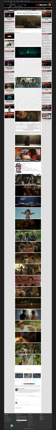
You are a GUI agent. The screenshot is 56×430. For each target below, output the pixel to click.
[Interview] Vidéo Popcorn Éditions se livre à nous (9, 101)
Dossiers (28, 8)
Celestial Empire (30, 416)
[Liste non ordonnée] (24, 404)
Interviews (32, 8)
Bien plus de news (44, 70)
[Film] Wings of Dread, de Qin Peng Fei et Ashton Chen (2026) (46, 100)
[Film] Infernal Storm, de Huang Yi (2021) (46, 19)
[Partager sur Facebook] (25, 383)
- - (9, 19)
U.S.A (29, 11)
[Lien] (27, 404)
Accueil (5, 8)
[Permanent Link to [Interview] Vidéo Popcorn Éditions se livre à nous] (9, 97)
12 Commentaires (9, 92)
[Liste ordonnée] (23, 404)
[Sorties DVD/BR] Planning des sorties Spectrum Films (46, 53)
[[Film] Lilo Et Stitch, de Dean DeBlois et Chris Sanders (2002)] (19, 375)
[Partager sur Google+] (26, 383)
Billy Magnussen (26, 385)
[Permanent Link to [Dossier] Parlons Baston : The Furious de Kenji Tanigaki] (9, 86)
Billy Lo (43, 42)
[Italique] (20, 404)
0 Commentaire (12, 49)
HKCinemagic (44, 8)
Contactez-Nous (42, 416)
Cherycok (43, 20)
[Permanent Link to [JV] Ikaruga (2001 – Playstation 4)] (9, 43)
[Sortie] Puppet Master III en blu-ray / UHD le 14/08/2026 (46, 67)
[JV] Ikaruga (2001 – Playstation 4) (9, 48)
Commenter (32, 14)
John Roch (24, 14)
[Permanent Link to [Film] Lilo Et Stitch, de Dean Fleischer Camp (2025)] (28, 21)
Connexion (6, 416)
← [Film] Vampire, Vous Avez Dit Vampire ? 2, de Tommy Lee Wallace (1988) (25, 395)
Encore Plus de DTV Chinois (45, 92)
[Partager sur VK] (30, 383)
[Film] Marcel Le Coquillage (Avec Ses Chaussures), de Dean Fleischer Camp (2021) (27, 379)
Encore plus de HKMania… (45, 22)
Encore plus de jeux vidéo (8, 51)
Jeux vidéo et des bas (31, 421)
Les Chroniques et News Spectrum (9, 21)
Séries (22, 8)
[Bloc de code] (26, 404)
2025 (18, 385)
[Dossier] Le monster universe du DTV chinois (46, 102)
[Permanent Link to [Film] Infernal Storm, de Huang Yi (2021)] (46, 15)
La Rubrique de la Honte (39, 8)
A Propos (41, 417)
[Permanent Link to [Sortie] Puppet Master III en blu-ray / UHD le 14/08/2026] (46, 63)
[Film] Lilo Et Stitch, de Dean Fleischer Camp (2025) (28, 13)
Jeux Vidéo (25, 8)
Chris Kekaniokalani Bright (32, 385)
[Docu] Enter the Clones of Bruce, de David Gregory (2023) (46, 40)
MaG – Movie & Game (31, 424)
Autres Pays (19, 8)
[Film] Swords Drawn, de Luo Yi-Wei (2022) (46, 95)
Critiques (27, 11)
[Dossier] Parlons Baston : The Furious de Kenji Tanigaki (9, 90)
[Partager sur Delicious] (34, 383)
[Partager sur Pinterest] (27, 383)
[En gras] (19, 404)
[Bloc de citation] (25, 404)
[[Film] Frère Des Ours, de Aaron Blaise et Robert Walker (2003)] (37, 375)
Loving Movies (30, 422)
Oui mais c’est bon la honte (8, 71)
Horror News (30, 419)
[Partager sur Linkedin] (33, 383)
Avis (22, 385)
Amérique (8, 8)
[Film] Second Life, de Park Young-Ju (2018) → (35, 396)
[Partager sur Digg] (31, 383)
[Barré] (22, 404)
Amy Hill (21, 385)
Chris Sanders (38, 385)
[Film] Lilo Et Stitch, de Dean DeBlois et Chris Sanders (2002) (19, 379)
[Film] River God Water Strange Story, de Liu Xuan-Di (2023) (46, 97)
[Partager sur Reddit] (29, 383)
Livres (35, 8)
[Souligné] (21, 404)
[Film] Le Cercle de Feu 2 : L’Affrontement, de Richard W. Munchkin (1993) (9, 67)
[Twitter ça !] (24, 383)
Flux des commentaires (8, 419)
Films (28, 11)
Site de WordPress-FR (8, 421)
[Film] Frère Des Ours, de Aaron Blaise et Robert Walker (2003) (37, 379)
